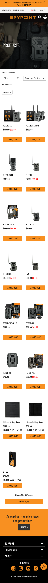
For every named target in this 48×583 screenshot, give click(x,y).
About (8, 556)
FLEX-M (29, 175)
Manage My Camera (18, 10)
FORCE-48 (30, 323)
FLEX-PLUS (7, 274)
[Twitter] (36, 568)
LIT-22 (5, 471)
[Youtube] (28, 568)
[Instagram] (13, 568)
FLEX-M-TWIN (8, 224)
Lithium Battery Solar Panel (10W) (16, 422)
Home (4, 72)
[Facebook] (21, 568)
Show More (24, 501)
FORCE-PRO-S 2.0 (10, 323)
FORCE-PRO (31, 372)
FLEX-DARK (7, 125)
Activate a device (6, 10)
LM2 (27, 274)
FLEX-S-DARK (8, 175)
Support (9, 543)
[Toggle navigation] (3, 17)
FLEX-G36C (30, 224)
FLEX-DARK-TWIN (32, 125)
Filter (6, 78)
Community (11, 550)
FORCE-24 (7, 372)
